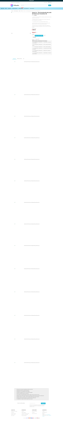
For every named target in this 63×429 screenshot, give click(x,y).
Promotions (12, 412)
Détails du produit (19, 58)
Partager (35, 39)
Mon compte (12, 415)
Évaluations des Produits (14, 411)
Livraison (23, 411)
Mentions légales (24, 412)
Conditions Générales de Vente (25, 413)
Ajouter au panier (39, 35)
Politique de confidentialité (25, 414)
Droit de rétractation (24, 415)
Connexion (33, 412)
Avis (23, 58)
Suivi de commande (34, 411)
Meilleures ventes (13, 414)
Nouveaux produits (13, 413)
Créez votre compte (34, 413)
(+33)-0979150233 (17, 2)
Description (14, 58)
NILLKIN (35, 15)
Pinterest (38, 39)
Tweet (37, 39)
